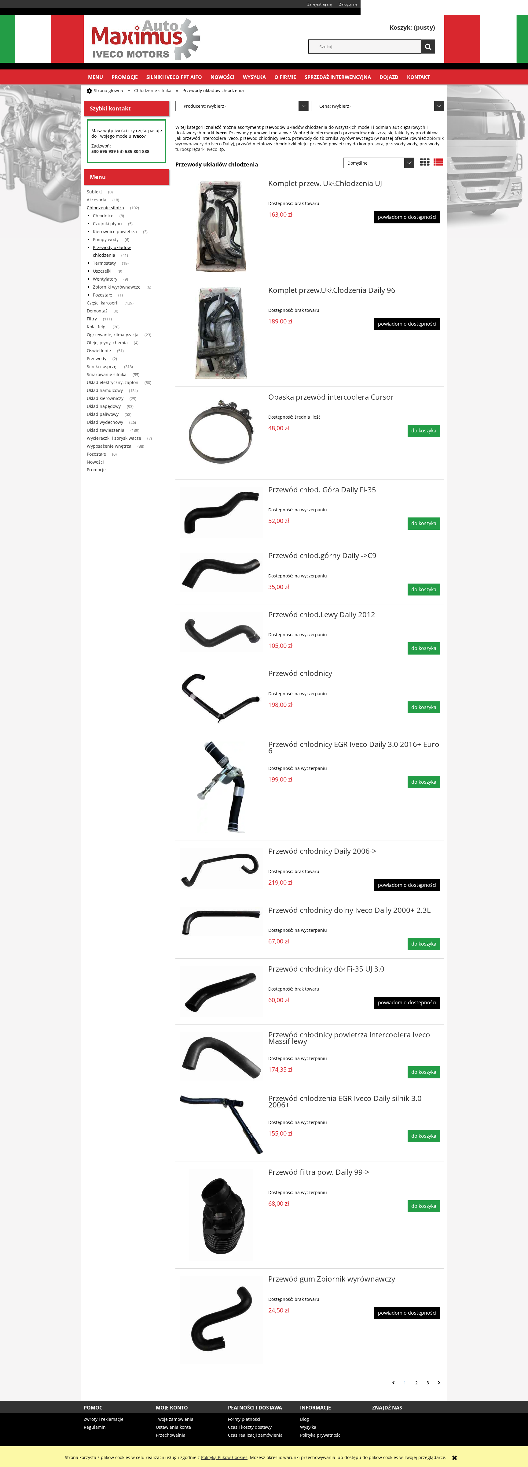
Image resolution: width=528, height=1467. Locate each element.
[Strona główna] (145, 38)
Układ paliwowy (103, 414)
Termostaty (104, 263)
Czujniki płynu (107, 223)
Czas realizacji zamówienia (255, 1435)
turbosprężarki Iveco (196, 149)
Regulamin (95, 1427)
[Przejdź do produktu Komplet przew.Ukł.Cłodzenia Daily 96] (221, 333)
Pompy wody (106, 239)
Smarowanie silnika (107, 374)
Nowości (95, 462)
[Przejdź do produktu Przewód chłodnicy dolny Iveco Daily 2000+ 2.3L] (221, 921)
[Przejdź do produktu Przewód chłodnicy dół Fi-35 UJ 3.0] (221, 991)
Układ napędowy (104, 406)
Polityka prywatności (321, 1435)
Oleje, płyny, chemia (107, 342)
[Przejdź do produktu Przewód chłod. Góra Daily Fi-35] (221, 512)
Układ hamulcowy (105, 390)
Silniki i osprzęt (102, 366)
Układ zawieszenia (105, 430)
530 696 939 (103, 151)
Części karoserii (103, 303)
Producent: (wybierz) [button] (205, 106)
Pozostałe (102, 295)
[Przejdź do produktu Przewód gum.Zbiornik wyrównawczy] (221, 1319)
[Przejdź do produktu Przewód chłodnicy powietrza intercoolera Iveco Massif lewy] (221, 1056)
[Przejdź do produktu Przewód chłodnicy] (221, 698)
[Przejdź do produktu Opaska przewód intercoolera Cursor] (221, 433)
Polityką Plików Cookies (224, 1457)
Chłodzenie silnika (105, 208)
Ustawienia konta (173, 1427)
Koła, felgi (97, 327)
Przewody (96, 358)
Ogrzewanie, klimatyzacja (112, 335)
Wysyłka (308, 1427)
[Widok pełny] (438, 162)
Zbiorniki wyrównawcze (117, 287)
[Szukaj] (428, 46)
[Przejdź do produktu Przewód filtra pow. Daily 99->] (221, 1215)
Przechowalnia (170, 1435)
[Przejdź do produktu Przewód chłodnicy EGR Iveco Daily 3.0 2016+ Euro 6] (221, 787)
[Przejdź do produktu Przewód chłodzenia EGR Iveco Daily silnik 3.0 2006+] (221, 1125)
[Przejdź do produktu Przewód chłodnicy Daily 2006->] (221, 868)
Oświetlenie (99, 350)
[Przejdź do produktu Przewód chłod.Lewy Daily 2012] (221, 632)
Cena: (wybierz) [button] (334, 106)
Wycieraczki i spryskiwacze (114, 438)
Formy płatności (244, 1419)
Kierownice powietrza (115, 231)
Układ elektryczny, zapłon (112, 382)
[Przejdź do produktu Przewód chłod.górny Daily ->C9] (221, 572)
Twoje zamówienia (174, 1419)
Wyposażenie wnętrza (109, 446)
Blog (304, 1419)
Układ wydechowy (105, 422)
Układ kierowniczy (105, 398)
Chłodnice (103, 215)
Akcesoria (96, 200)
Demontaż (97, 311)
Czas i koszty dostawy (250, 1427)
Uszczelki (102, 271)
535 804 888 (137, 151)
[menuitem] (95, 77)
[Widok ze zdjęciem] (424, 162)
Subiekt (94, 192)
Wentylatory (105, 279)
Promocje (96, 469)
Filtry (92, 319)
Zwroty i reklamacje (103, 1419)
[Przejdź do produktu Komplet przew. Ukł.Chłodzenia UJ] (221, 226)
